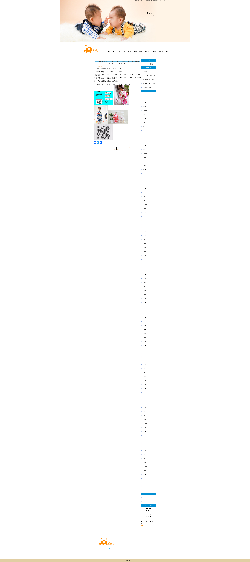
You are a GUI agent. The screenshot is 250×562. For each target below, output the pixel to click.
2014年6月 (145, 399)
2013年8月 (145, 435)
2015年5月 (145, 368)
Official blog (151, 553)
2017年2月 (145, 286)
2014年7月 (145, 396)
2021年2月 (145, 165)
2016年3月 (145, 329)
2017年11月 (145, 251)
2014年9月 (145, 388)
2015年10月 (145, 349)
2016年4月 (145, 325)
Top (97, 553)
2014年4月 (145, 407)
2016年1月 (145, 337)
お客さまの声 (137, 51)
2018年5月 (145, 227)
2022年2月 (145, 149)
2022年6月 (145, 145)
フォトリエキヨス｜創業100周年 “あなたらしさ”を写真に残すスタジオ (149, 75)
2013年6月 (145, 442)
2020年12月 (145, 169)
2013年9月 (145, 431)
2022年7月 (145, 141)
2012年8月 (145, 478)
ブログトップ (148, 60)
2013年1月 (145, 462)
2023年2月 (145, 130)
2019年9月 (145, 188)
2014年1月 (145, 419)
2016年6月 (145, 317)
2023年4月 (145, 126)
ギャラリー (129, 51)
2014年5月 (145, 403)
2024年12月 (145, 106)
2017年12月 (145, 247)
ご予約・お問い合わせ (154, 51)
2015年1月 (145, 380)
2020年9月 (145, 173)
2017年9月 (145, 259)
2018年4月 (145, 231)
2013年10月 (145, 427)
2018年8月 (145, 216)
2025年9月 (145, 98)
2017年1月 (145, 290)
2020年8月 (145, 177)
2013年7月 (145, 439)
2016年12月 (145, 294)
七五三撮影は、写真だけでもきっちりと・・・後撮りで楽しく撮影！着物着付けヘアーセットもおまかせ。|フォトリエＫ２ (151, 0)
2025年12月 (145, 94)
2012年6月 (145, 485)
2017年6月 (145, 270)
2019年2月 (145, 200)
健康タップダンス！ (146, 71)
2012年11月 (145, 466)
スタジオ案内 (124, 51)
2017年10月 (145, 255)
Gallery (118, 553)
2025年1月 (145, 102)
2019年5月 (145, 196)
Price (110, 553)
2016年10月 (145, 302)
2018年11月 (145, 208)
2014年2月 (145, 415)
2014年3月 (145, 411)
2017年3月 (145, 282)
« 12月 (142, 525)
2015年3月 (145, 376)
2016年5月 (145, 321)
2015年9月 (145, 353)
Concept (101, 553)
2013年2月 (145, 458)
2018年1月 (145, 243)
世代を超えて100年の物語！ (148, 87)
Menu (106, 553)
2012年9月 (145, 474)
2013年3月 (145, 454)
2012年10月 (145, 470)
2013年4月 (145, 450)
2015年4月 (145, 372)
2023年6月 (145, 122)
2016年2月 (145, 333)
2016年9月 (145, 306)
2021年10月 (145, 153)
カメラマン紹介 (147, 51)
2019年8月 (145, 192)
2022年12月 (145, 134)
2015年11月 (145, 345)
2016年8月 (145, 310)
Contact (138, 553)
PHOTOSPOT (161, 51)
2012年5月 (145, 489)
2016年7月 (145, 313)
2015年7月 (145, 360)
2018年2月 (145, 239)
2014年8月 (145, 392)
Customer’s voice (125, 553)
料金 (119, 51)
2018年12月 (145, 204)
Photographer (132, 553)
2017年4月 (145, 278)
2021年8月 (145, 157)
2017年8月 (145, 263)
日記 (143, 497)
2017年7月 (145, 267)
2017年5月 (145, 274)
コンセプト (108, 51)
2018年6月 (145, 224)
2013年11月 (145, 423)
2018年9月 (145, 212)
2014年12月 (145, 384)
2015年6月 (145, 364)
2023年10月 (145, 110)
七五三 (144, 501)
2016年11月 (145, 298)
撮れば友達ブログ (167, 51)
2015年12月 (145, 341)
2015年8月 (145, 356)
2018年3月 (145, 235)
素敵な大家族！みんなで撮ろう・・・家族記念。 (149, 79)
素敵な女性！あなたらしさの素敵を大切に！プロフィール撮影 (149, 83)
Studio (114, 553)
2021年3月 (145, 161)
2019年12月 (145, 184)
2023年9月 (145, 114)
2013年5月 (145, 446)
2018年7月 (145, 220)
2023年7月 (145, 118)
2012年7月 (145, 482)
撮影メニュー (114, 51)
